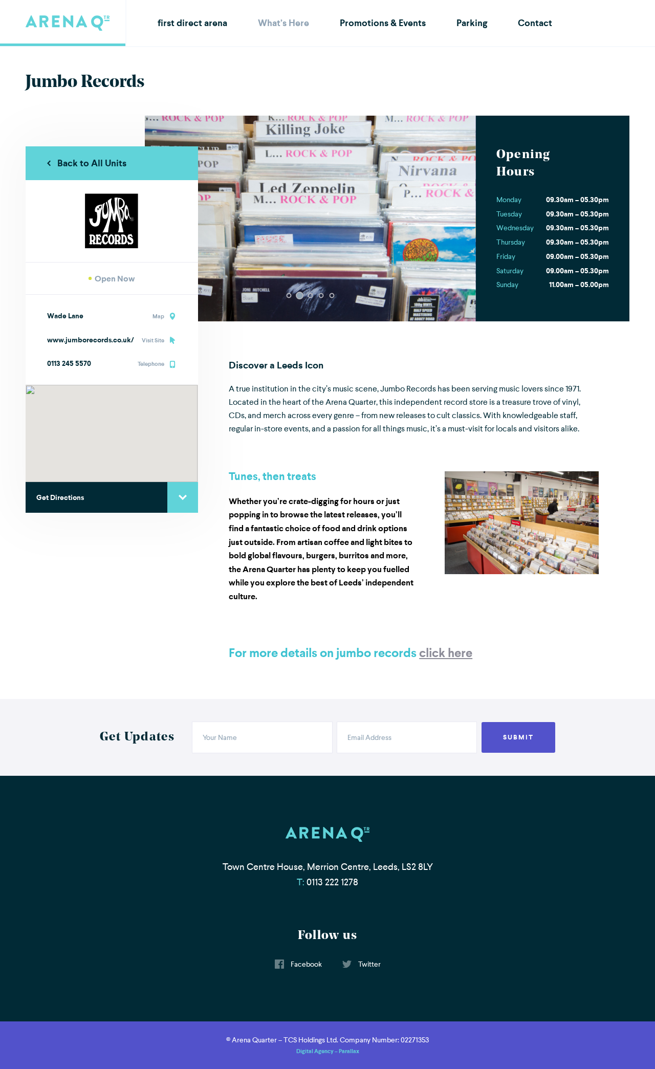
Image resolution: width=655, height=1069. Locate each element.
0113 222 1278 (332, 882)
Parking (471, 22)
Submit (518, 737)
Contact (535, 22)
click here (445, 653)
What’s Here (283, 22)
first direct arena (192, 22)
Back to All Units (91, 163)
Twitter (369, 964)
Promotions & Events (383, 22)
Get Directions (60, 497)
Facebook (305, 964)
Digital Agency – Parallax (327, 1051)
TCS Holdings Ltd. (310, 1040)
